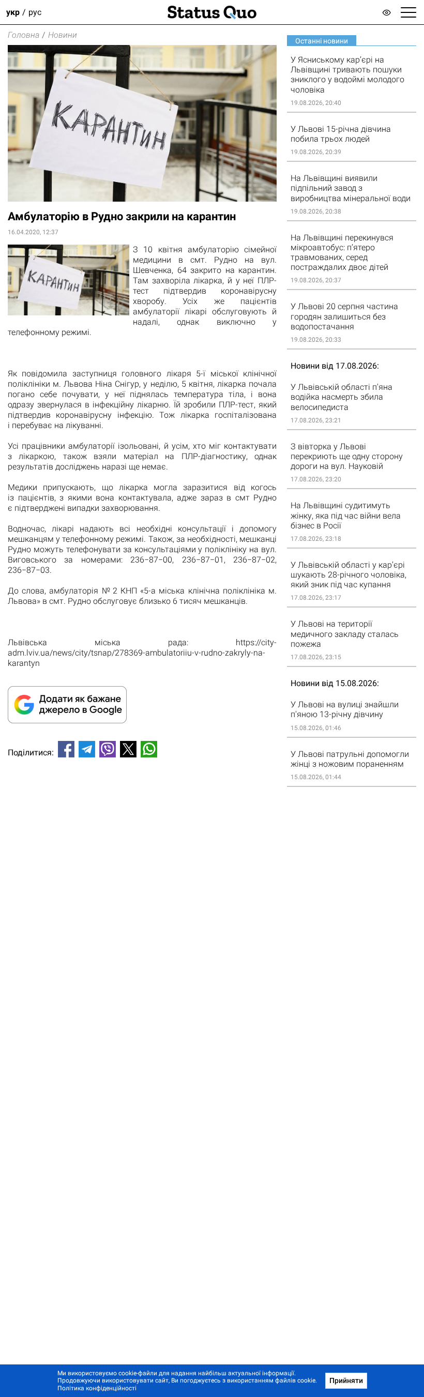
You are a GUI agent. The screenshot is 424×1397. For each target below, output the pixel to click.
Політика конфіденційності (97, 1388)
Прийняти (346, 1380)
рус (34, 12)
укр (13, 12)
